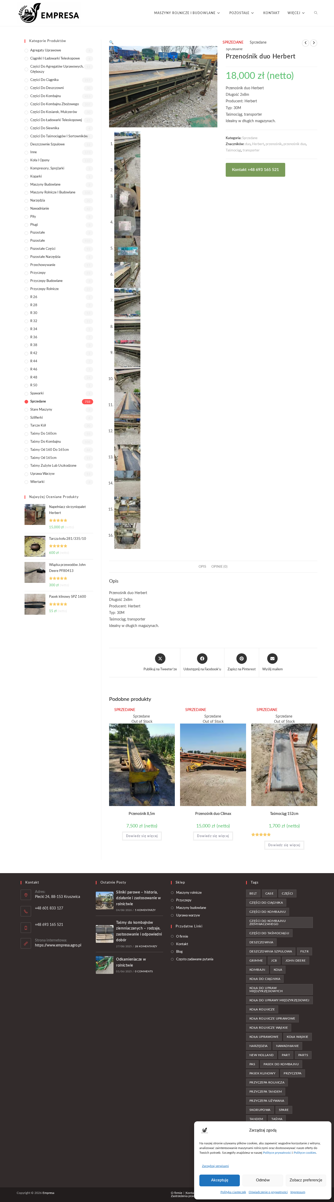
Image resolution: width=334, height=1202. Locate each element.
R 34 (33, 329)
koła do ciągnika (264, 978)
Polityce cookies (305, 1152)
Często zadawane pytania (194, 959)
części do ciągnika (266, 902)
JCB (274, 960)
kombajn (257, 969)
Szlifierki (36, 417)
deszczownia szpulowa (270, 951)
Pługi (34, 225)
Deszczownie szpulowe (47, 144)
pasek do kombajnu (281, 1064)
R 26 (33, 297)
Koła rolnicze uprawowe (272, 1018)
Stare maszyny (41, 409)
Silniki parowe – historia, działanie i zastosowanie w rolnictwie (138, 898)
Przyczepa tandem (265, 1091)
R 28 (33, 305)
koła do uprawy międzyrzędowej (279, 1000)
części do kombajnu (267, 911)
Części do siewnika (44, 128)
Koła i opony (40, 160)
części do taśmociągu (269, 933)
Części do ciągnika (44, 80)
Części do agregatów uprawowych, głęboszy (57, 69)
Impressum (297, 1192)
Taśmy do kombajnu (45, 441)
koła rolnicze (262, 1009)
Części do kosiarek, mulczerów (53, 112)
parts (303, 1055)
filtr (304, 951)
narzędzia (258, 1045)
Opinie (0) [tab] (219, 566)
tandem (256, 1119)
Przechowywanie (42, 265)
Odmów (263, 1180)
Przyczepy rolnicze (44, 289)
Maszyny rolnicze (189, 893)
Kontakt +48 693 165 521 (255, 170)
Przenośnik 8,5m (142, 814)
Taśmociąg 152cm (284, 814)
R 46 (33, 369)
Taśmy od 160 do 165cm (49, 450)
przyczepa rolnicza (266, 1082)
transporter (251, 150)
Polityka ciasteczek (233, 1192)
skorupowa (260, 1109)
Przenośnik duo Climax (213, 814)
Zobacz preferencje (306, 1180)
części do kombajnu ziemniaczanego (267, 922)
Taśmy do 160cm (43, 433)
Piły (33, 216)
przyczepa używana (266, 1100)
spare (284, 1109)
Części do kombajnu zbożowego (54, 104)
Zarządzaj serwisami (215, 1166)
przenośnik (274, 144)
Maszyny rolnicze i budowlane (52, 192)
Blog (179, 952)
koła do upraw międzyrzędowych (266, 989)
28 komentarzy (146, 946)
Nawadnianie (39, 208)
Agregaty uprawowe (45, 50)
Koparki (36, 176)
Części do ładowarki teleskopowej (56, 120)
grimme (256, 960)
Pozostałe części (42, 249)
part (286, 1055)
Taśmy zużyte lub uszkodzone (53, 465)
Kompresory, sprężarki (47, 168)
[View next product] (313, 43)
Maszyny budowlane (45, 184)
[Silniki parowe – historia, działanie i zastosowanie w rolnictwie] (105, 900)
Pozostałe (37, 232)
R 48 (33, 377)
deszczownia (261, 942)
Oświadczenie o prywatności (268, 1192)
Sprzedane (250, 138)
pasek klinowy (262, 1073)
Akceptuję (219, 1180)
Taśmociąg (233, 150)
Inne (33, 152)
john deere (295, 960)
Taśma (276, 1119)
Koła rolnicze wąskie (268, 1027)
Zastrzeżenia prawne (185, 1196)
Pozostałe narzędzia (45, 257)
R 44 (33, 361)
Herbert (258, 144)
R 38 (33, 345)
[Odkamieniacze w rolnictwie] (105, 965)
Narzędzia (37, 200)
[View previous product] (305, 43)
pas (252, 1064)
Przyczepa (293, 1073)
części (287, 893)
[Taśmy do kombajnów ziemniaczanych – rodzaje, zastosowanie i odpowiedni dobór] (105, 934)
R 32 (33, 321)
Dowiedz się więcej (142, 836)
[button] (111, 42)
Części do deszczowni (47, 88)
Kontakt (182, 944)
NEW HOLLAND (261, 1055)
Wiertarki (37, 482)
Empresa (48, 1192)
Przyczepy (38, 273)
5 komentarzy (145, 910)
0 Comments (144, 971)
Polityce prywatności (277, 1152)
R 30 (33, 313)
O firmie (182, 936)
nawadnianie (287, 1045)
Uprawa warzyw (42, 474)
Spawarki (37, 393)
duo (247, 144)
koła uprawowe (263, 1036)
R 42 (33, 353)
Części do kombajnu (45, 96)
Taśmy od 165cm (43, 458)
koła (278, 969)
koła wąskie (297, 1036)
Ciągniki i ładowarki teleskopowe (55, 58)
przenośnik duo (294, 144)
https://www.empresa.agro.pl (58, 945)
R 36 (33, 337)
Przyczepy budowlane (46, 281)
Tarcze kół (38, 425)
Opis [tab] (202, 566)
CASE (269, 893)
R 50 (33, 385)
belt (253, 893)
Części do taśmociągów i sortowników (59, 136)
